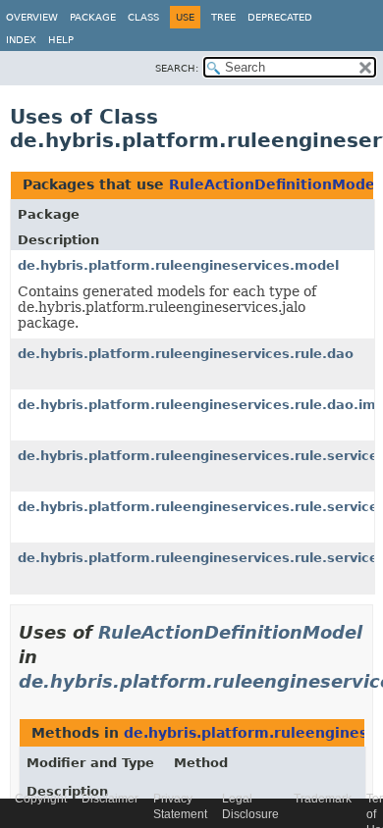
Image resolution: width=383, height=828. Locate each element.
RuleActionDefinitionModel (274, 184)
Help (61, 39)
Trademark (323, 798)
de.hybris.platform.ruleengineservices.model (178, 265)
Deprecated (279, 17)
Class (143, 17)
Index (21, 39)
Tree (223, 17)
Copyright (41, 798)
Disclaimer (110, 798)
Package (93, 17)
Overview (32, 17)
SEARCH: (176, 68)
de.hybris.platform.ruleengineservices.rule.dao (186, 353)
